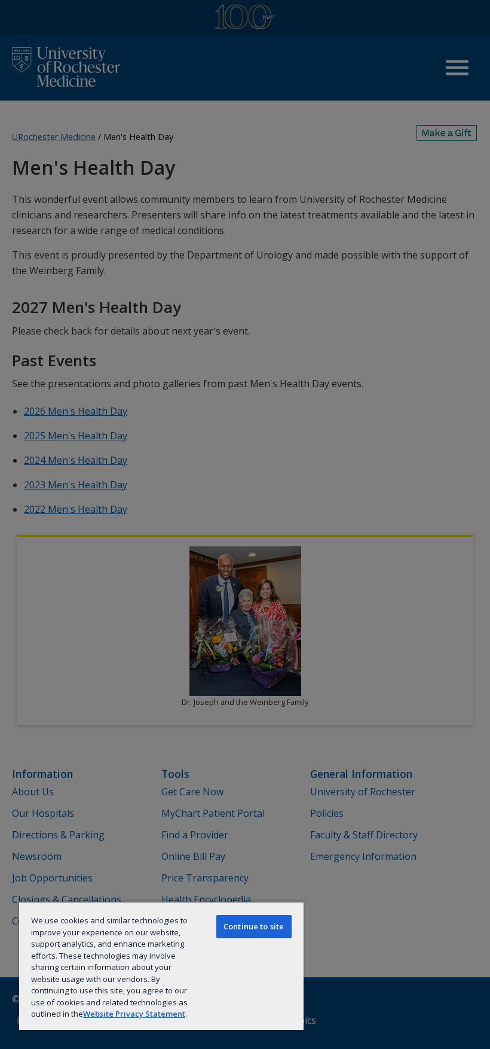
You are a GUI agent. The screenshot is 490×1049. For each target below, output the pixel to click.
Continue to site (253, 926)
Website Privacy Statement (134, 1013)
